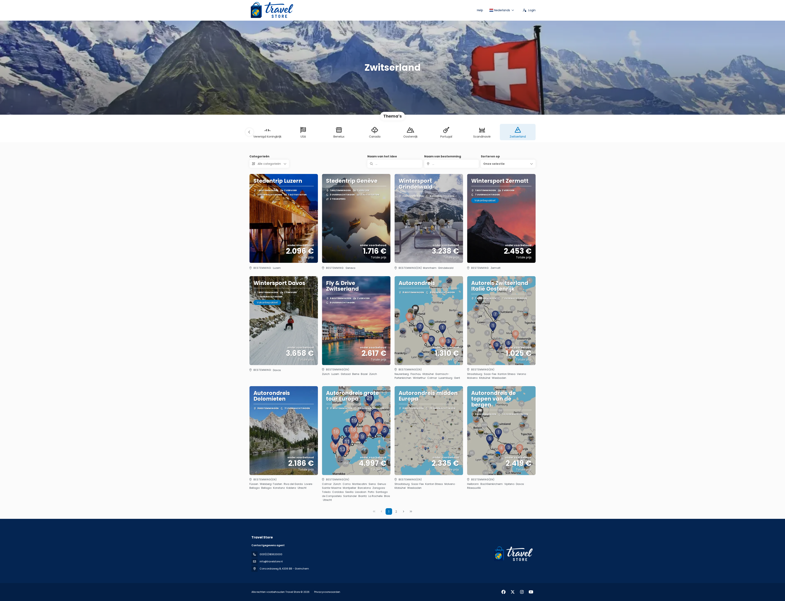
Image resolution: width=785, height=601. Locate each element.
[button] (249, 132)
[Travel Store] (513, 554)
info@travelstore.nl (271, 561)
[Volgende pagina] (403, 511)
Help (480, 10)
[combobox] (451, 164)
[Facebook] (503, 592)
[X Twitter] (512, 592)
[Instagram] (521, 592)
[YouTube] (531, 592)
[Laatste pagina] (411, 511)
